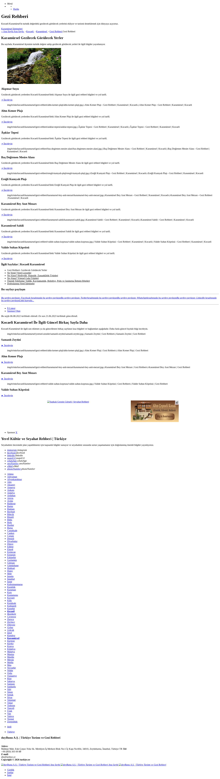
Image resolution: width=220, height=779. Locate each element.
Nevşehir (11, 668)
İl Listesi (11, 308)
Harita (16, 9)
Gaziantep (12, 560)
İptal (9, 775)
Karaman (11, 589)
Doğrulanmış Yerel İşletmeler (21, 283)
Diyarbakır (12, 541)
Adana (10, 474)
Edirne (10, 546)
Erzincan (11, 552)
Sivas (9, 697)
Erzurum (11, 554)
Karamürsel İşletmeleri (11, 29)
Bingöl (10, 517)
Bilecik (10, 514)
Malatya (11, 651)
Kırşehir (11, 608)
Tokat (10, 703)
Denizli (10, 538)
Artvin (10, 498)
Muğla (10, 662)
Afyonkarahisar (14, 479)
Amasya (11, 487)
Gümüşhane (13, 565)
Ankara (10, 490)
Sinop (10, 692)
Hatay (10, 571)
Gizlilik (10, 770)
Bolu (9, 522)
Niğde (10, 670)
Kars (9, 592)
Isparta (10, 576)
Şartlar (10, 772)
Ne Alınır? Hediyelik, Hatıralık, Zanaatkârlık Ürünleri (32, 275)
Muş (9, 665)
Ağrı (9, 482)
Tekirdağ (11, 700)
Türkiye (11, 732)
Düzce (10, 544)
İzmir (9, 581)
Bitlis (9, 519)
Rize (9, 678)
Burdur (10, 525)
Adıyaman (12, 476)
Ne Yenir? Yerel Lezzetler (19, 273)
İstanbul (11, 579)
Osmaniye (12, 676)
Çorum (10, 536)
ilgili (9, 726)
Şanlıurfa (11, 686)
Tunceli (10, 708)
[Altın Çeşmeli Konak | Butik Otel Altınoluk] (155, 421)
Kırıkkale (11, 603)
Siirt (9, 689)
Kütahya (11, 649)
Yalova (10, 716)
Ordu (9, 673)
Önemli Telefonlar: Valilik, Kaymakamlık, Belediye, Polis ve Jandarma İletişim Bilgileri (48, 281)
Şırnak (10, 694)
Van (9, 713)
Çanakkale (12, 530)
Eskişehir (11, 557)
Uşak (9, 711)
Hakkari (11, 568)
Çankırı (10, 533)
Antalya (11, 493)
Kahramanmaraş (15, 584)
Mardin (10, 657)
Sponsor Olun (13, 311)
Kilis (9, 600)
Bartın (10, 506)
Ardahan (11, 495)
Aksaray (11, 484)
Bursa (10, 528)
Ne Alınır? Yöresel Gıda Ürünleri (23, 278)
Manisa (10, 654)
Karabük (11, 587)
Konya (10, 646)
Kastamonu (12, 595)
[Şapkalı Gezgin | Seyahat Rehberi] (68, 401)
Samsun (11, 684)
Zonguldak (12, 721)
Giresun (11, 563)
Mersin (10, 659)
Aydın (10, 501)
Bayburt (11, 511)
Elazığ (10, 549)
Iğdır (9, 573)
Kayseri (11, 598)
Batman (11, 509)
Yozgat (10, 719)
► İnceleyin (7, 345)
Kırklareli (11, 606)
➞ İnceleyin (6, 100)
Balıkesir (11, 503)
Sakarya (11, 681)
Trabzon (11, 705)
